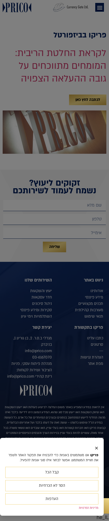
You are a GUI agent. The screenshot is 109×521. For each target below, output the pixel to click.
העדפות (52, 498)
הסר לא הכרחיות (52, 485)
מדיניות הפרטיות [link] (88, 508)
